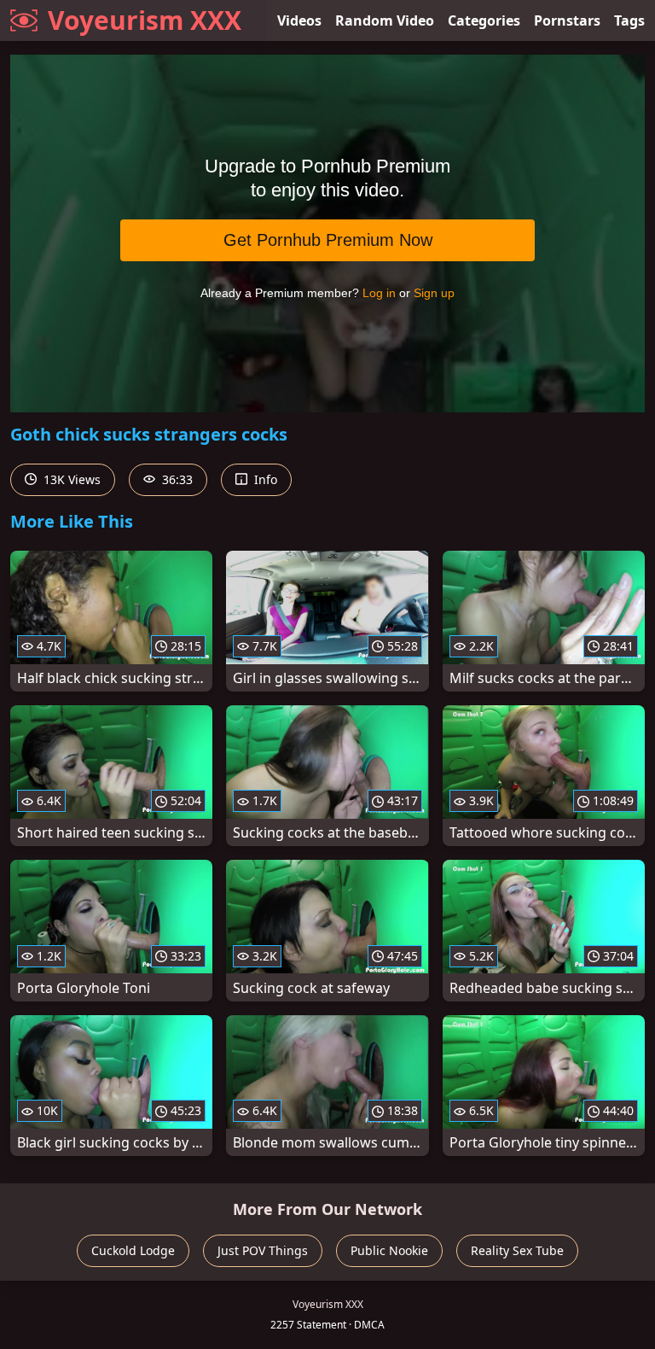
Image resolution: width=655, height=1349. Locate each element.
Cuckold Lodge (133, 1250)
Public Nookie (389, 1250)
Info (264, 479)
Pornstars (567, 20)
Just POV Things (262, 1250)
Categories (484, 20)
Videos (299, 20)
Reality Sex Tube (517, 1250)
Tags (629, 20)
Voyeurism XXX (144, 20)
